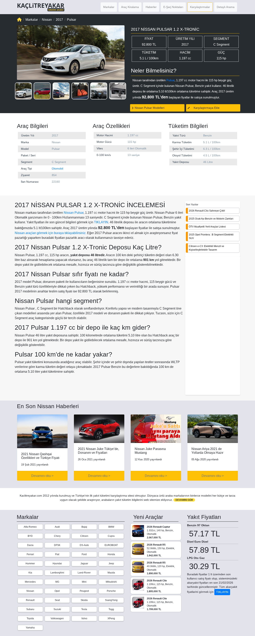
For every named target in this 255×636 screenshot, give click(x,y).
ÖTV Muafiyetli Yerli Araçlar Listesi (207, 226)
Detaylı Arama (225, 7)
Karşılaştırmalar (200, 7)
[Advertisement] (212, 326)
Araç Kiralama (130, 7)
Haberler (151, 7)
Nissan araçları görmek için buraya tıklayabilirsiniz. (50, 233)
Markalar (108, 7)
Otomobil (57, 168)
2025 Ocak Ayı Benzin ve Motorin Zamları (211, 218)
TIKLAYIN (101, 222)
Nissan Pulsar (73, 212)
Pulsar (170, 80)
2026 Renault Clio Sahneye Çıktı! (207, 210)
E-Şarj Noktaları (173, 7)
